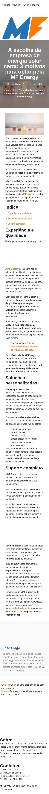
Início (7, 90)
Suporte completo (16, 224)
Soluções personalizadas (20, 219)
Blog (14, 90)
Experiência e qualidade (19, 213)
